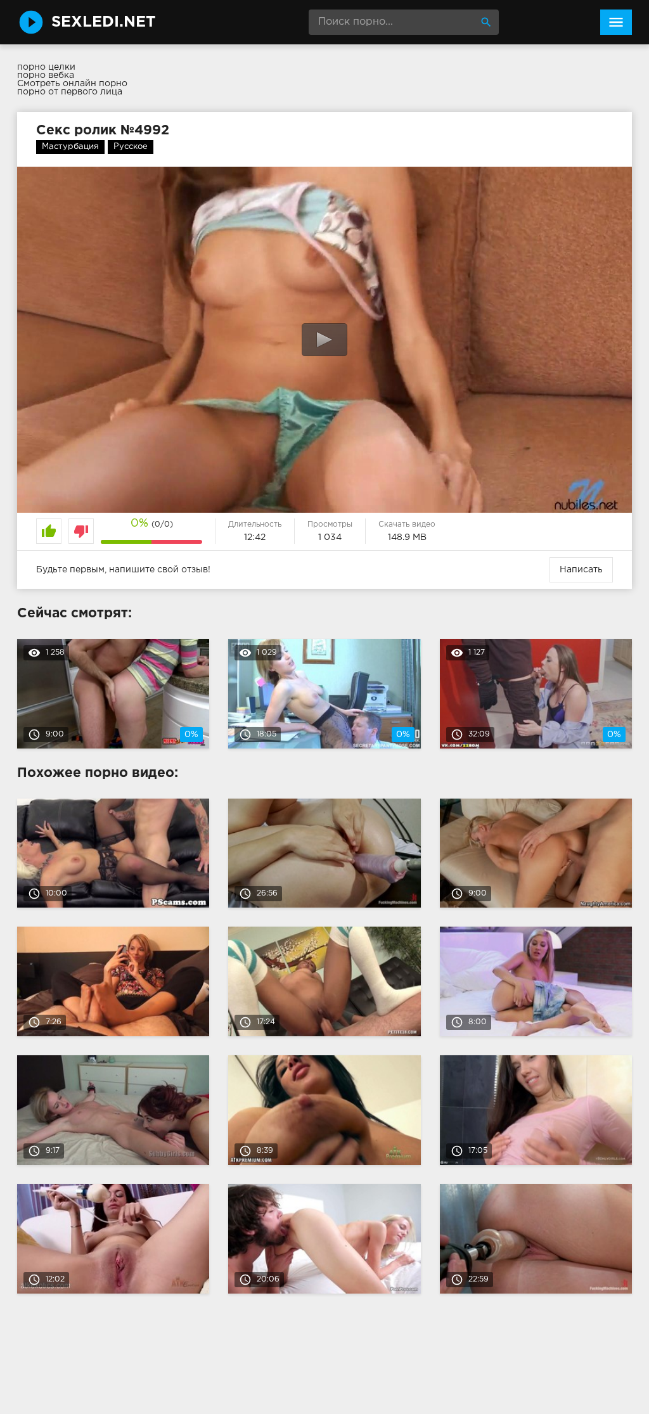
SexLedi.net (103, 22)
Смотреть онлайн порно (72, 83)
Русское (130, 146)
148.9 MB (407, 537)
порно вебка (45, 75)
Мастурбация (70, 146)
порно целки (46, 67)
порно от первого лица (69, 92)
